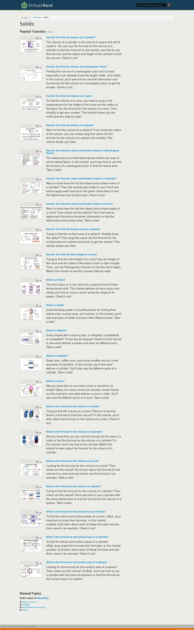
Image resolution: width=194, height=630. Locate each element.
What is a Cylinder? (57, 355)
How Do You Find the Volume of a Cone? (69, 95)
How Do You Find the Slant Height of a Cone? (71, 254)
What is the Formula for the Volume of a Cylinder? (74, 431)
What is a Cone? (55, 381)
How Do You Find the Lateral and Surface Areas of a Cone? (79, 203)
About (4, 626)
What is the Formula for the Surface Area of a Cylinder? (77, 536)
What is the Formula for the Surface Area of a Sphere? (76, 562)
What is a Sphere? (56, 330)
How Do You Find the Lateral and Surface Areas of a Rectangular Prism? (82, 152)
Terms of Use (14, 626)
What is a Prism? (55, 279)
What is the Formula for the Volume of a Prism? (73, 406)
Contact (32, 626)
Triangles (26, 604)
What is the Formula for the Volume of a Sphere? (73, 486)
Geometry (37, 17)
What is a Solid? (55, 305)
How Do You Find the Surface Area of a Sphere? (73, 229)
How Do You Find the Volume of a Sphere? (70, 125)
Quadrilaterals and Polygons (34, 607)
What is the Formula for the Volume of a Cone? (72, 461)
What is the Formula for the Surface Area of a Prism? (76, 511)
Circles (25, 610)
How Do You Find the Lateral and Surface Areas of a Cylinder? (81, 178)
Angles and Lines (29, 602)
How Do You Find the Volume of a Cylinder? (71, 37)
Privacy (25, 626)
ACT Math (24, 17)
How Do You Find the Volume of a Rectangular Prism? (76, 66)
